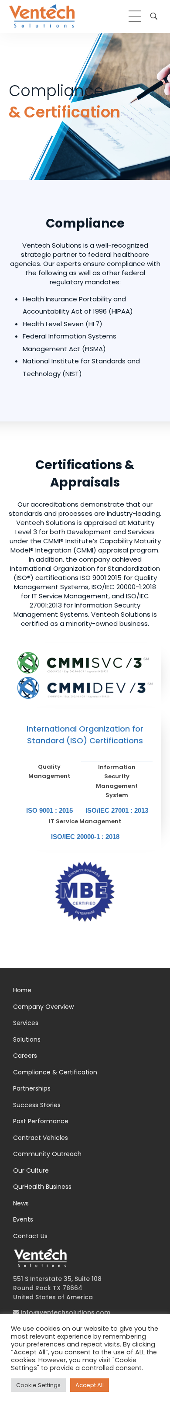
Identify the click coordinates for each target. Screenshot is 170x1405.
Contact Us (30, 1236)
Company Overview (43, 1006)
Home (22, 990)
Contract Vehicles (40, 1137)
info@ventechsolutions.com (64, 1312)
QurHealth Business (42, 1186)
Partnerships (32, 1088)
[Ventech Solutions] (42, 16)
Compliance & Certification (55, 1072)
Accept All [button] (89, 1385)
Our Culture (31, 1170)
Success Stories (37, 1105)
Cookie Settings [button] (38, 1385)
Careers (25, 1055)
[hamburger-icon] (135, 16)
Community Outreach (47, 1154)
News (21, 1203)
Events (23, 1219)
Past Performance (40, 1121)
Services (25, 1022)
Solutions (27, 1039)
